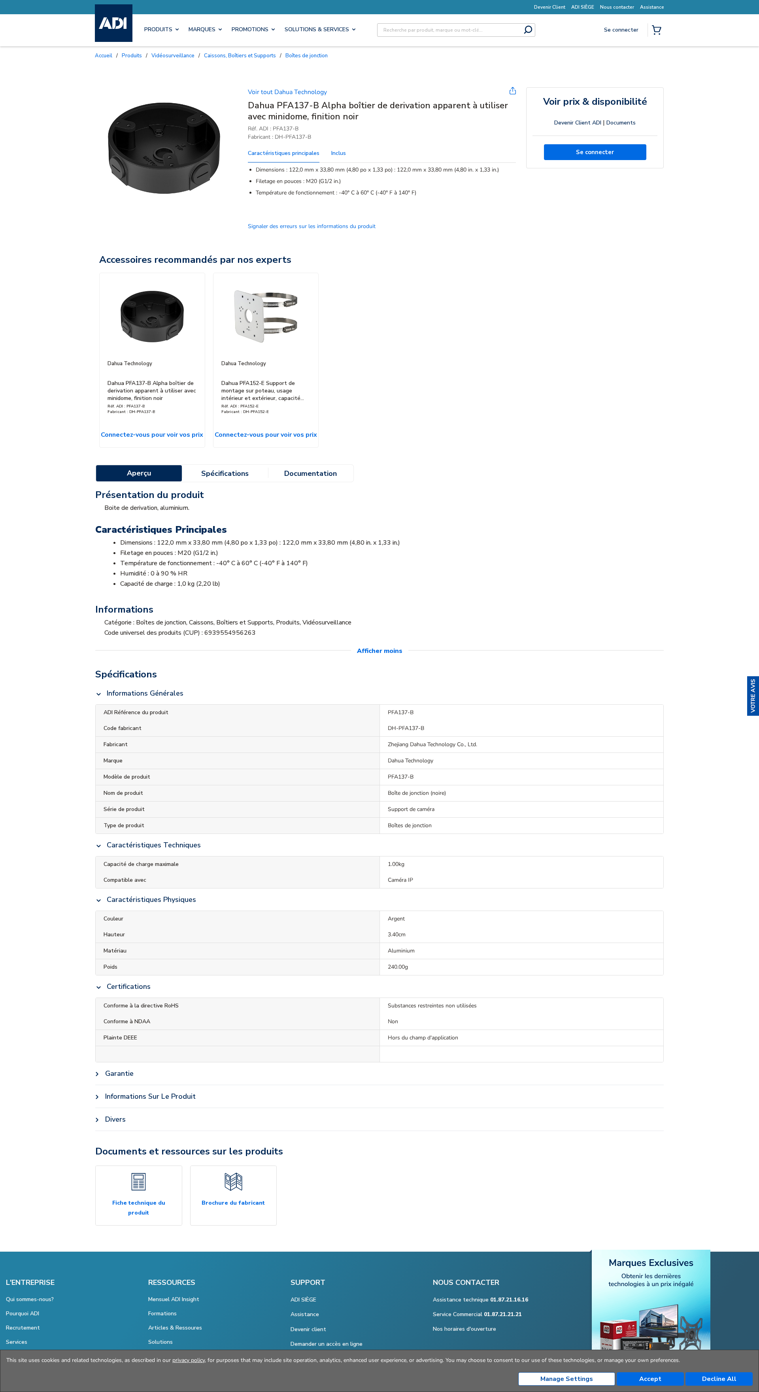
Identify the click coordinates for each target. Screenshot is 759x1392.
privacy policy (188, 1360)
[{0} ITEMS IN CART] (658, 30)
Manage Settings (566, 1379)
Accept (650, 1379)
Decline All (719, 1379)
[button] (753, 696)
